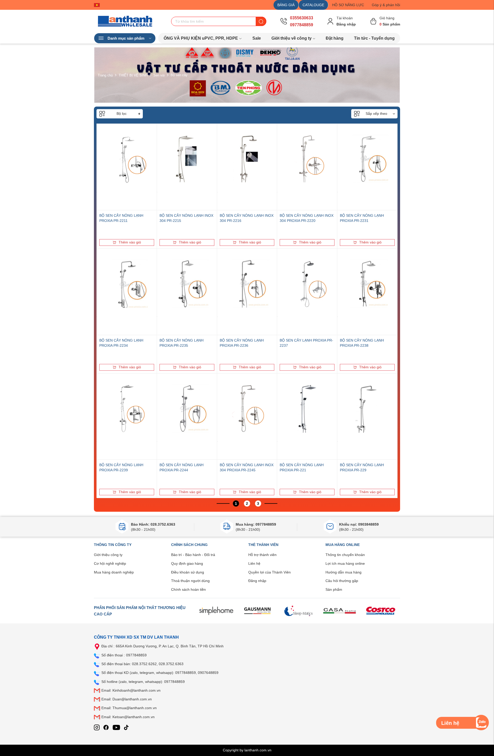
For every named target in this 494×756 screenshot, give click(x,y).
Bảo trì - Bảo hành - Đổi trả (193, 555)
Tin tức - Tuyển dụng (374, 38)
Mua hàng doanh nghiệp (114, 572)
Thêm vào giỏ (130, 242)
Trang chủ (105, 75)
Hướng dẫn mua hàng (343, 572)
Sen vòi (159, 75)
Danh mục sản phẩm (126, 38)
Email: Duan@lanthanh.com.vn (126, 699)
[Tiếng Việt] (98, 5)
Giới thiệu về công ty (291, 38)
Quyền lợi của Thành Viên (269, 572)
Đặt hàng (334, 38)
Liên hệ (254, 563)
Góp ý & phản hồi (386, 5)
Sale (256, 38)
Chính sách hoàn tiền (188, 589)
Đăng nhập (257, 581)
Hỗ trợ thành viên (262, 555)
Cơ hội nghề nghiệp (110, 563)
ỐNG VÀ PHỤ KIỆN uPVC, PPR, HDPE (201, 38)
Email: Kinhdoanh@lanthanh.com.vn (131, 690)
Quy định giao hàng (187, 563)
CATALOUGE (313, 5)
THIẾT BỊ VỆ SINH (133, 75)
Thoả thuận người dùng (190, 581)
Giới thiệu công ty (108, 555)
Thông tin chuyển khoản (345, 555)
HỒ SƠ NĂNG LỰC (348, 5)
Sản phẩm (333, 589)
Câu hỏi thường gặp (341, 581)
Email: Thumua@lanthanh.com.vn (129, 708)
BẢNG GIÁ (286, 5)
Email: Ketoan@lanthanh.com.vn (128, 717)
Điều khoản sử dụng (187, 572)
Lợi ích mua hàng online (345, 563)
